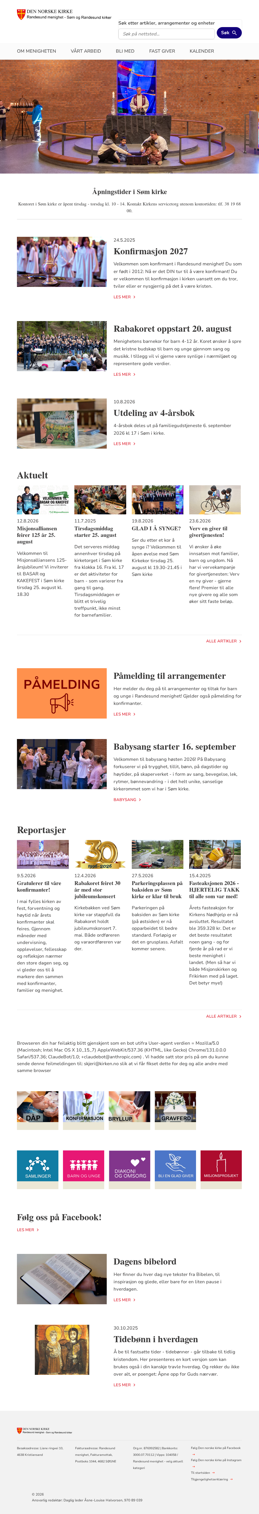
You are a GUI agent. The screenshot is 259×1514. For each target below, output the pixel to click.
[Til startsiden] (64, 14)
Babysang (125, 800)
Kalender (202, 51)
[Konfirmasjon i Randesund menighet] (83, 1110)
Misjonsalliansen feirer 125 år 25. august (37, 535)
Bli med (125, 51)
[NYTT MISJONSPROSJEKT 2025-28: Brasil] (221, 1169)
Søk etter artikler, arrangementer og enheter (166, 23)
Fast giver (162, 51)
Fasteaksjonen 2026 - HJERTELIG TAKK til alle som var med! (214, 889)
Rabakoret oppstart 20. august (173, 328)
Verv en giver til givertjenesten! (208, 531)
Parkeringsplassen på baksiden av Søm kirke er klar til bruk (157, 889)
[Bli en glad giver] (175, 1169)
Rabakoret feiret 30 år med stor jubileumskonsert (97, 889)
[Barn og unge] (83, 1169)
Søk (225, 33)
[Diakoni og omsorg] (129, 1169)
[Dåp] (37, 1110)
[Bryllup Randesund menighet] (129, 1110)
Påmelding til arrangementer (170, 675)
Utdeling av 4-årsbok (154, 412)
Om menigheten (36, 51)
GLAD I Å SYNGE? (156, 528)
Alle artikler (221, 641)
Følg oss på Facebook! (59, 1216)
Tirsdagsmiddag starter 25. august (95, 531)
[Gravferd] (175, 1110)
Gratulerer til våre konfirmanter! (39, 886)
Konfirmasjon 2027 (151, 250)
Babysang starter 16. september (175, 746)
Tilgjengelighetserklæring (209, 1479)
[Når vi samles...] (37, 1169)
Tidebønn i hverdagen (156, 1338)
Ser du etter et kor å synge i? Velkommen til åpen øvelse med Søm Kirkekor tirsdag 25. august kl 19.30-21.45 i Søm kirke (157, 557)
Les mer (122, 297)
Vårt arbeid (86, 51)
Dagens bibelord (145, 1261)
